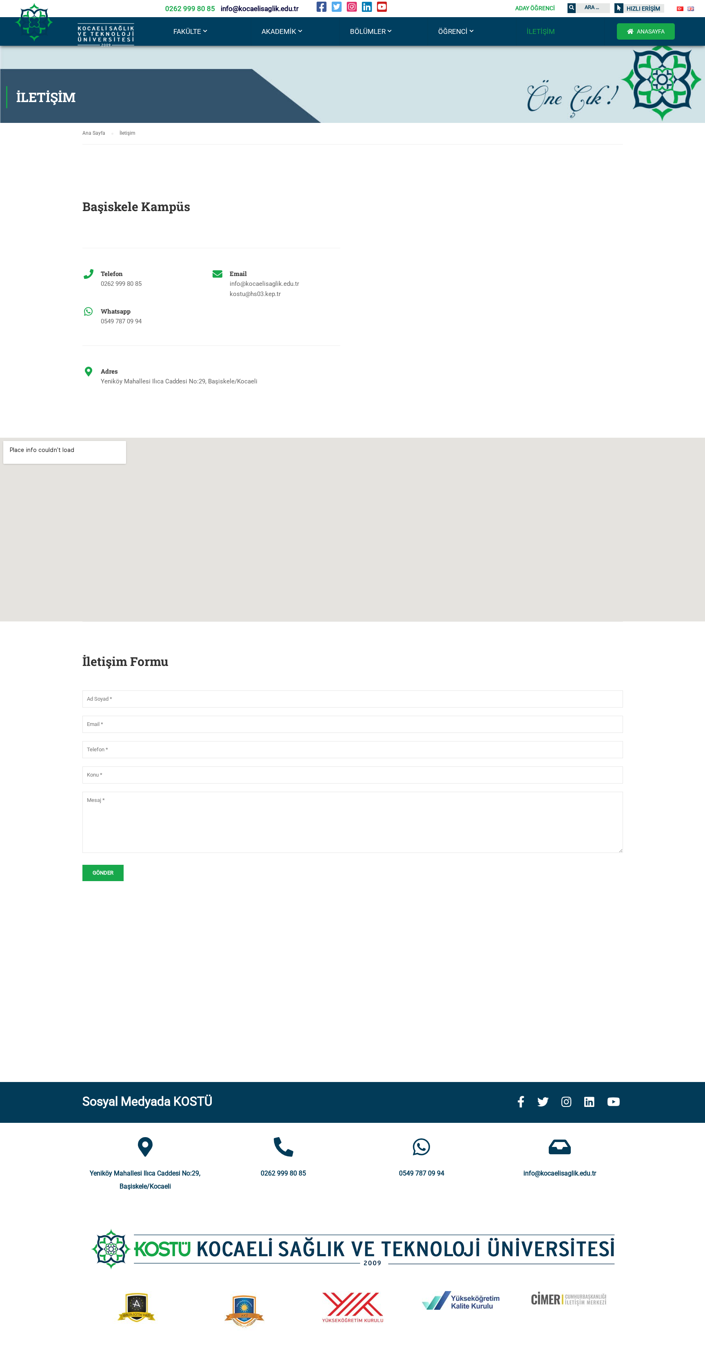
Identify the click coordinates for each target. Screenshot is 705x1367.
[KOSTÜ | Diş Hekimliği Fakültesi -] (81, 37)
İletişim (541, 31)
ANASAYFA (650, 31)
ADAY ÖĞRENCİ (535, 8)
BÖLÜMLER (368, 31)
